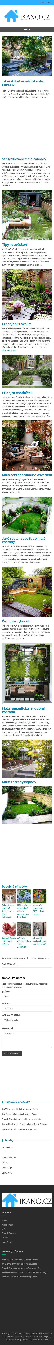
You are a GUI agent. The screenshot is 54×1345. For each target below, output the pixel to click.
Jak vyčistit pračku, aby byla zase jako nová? (39, 941)
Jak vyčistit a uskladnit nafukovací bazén (20, 1109)
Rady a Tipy (7, 1168)
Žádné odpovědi (37, 958)
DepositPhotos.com (39, 1340)
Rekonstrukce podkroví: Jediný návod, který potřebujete (8, 911)
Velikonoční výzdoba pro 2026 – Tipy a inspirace (38, 909)
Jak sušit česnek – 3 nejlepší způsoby (9, 941)
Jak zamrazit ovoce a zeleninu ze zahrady (20, 1114)
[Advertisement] (27, 127)
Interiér (5, 1163)
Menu (42, 2)
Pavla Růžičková (8, 964)
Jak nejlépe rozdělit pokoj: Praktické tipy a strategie (24, 1124)
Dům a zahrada (19, 958)
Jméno (6, 991)
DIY (3, 1153)
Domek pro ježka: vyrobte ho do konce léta (21, 1119)
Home (4, 1221)
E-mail (6, 1003)
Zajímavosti (7, 1173)
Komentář (7, 1028)
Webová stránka (11, 1015)
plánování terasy (9, 350)
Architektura (7, 1148)
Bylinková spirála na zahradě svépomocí (19, 1130)
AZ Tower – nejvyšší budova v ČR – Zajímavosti (24, 942)
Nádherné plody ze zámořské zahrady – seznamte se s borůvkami (24, 911)
